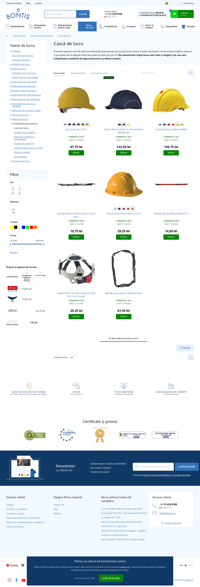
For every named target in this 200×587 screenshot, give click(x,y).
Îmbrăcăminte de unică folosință (23, 104)
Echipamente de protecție (42, 36)
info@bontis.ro (167, 513)
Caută (83, 14)
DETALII (76, 153)
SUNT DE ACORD (111, 578)
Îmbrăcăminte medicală (23, 86)
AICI (93, 578)
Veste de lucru (19, 68)
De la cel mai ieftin (78, 73)
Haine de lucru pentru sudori (26, 110)
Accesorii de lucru (21, 161)
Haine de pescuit (20, 114)
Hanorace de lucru (21, 59)
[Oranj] (83, 124)
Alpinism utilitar (22, 152)
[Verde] (78, 124)
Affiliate (57, 513)
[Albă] (65, 124)
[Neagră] (119, 124)
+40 (113, 13)
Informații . (162, 475)
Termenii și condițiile (16, 509)
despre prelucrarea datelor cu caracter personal (166, 475)
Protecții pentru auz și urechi (28, 148)
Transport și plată (14, 3)
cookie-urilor (125, 567)
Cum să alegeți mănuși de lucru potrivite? (121, 508)
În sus (186, 347)
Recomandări (59, 73)
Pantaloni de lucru (21, 64)
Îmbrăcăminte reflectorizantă (26, 95)
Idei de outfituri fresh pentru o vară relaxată (123, 539)
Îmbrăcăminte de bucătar (24, 81)
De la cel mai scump (99, 73)
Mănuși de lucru (20, 119)
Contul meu (188, 3)
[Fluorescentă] (182, 124)
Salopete (16, 51)
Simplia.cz (189, 580)
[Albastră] (70, 124)
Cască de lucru (21, 128)
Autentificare (186, 466)
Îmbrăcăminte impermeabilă (26, 99)
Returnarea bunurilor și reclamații (23, 518)
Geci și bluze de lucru (22, 55)
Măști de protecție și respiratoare (24, 138)
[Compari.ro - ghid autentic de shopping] (35, 434)
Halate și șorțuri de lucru (24, 90)
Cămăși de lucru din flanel (25, 77)
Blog (28, 3)
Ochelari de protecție (24, 132)
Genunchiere (20, 156)
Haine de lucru (19, 36)
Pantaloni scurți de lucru (24, 73)
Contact (38, 3)
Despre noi (59, 504)
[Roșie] (74, 124)
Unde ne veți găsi (172, 523)
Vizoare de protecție (24, 143)
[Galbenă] (87, 124)
